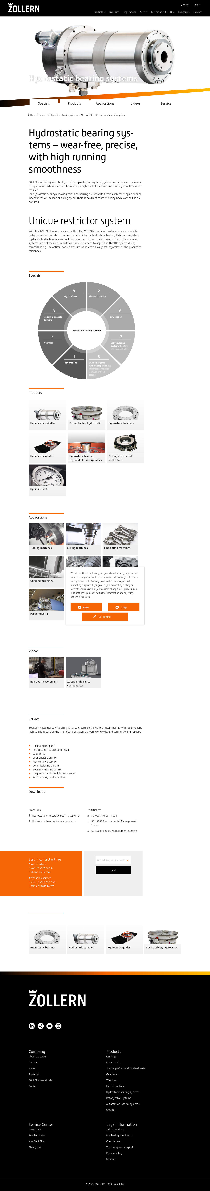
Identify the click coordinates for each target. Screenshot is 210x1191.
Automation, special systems (122, 1104)
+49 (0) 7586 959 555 (43, 882)
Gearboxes (112, 1074)
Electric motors (115, 1086)
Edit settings (105, 616)
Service (110, 1109)
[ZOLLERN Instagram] (58, 1026)
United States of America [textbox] (112, 860)
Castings (111, 1056)
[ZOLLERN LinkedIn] (32, 1026)
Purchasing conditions (119, 1135)
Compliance (113, 1141)
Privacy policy (114, 1153)
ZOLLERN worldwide (40, 1080)
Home (33, 114)
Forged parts (113, 1062)
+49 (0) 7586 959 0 (41, 868)
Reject (86, 607)
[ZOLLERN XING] (41, 1026)
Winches (111, 1080)
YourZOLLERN (36, 1141)
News (32, 1068)
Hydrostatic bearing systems (64, 114)
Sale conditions (115, 1129)
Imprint (110, 1159)
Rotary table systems (118, 1098)
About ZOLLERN (38, 1056)
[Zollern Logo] (105, 998)
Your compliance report (119, 1147)
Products (43, 114)
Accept (124, 607)
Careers (33, 1062)
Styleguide (35, 1147)
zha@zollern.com (41, 872)
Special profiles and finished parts (125, 1068)
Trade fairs (35, 1074)
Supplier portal (37, 1135)
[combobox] (113, 860)
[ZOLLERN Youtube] (49, 1026)
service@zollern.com (42, 886)
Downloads (35, 1129)
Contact (33, 1086)
